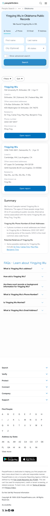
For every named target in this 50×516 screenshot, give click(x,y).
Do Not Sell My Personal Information (15, 493)
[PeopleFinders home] (10, 3)
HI (14, 447)
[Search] (41, 3)
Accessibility (6, 505)
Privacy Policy (10, 488)
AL (8, 442)
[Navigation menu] (45, 3)
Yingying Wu (11, 86)
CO (31, 442)
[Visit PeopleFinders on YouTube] (12, 510)
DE (42, 442)
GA (8, 447)
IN (36, 447)
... (19, 8)
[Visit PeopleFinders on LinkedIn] (6, 510)
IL (30, 447)
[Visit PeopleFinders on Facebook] (9, 510)
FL (3, 447)
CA (25, 442)
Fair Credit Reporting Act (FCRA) (25, 480)
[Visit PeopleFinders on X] (3, 510)
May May (34, 247)
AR (14, 442)
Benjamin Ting (13, 249)
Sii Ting (16, 247)
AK (3, 442)
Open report (25, 135)
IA (19, 447)
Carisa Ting (25, 247)
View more (6, 451)
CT (36, 442)
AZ (20, 442)
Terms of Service (39, 485)
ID (25, 447)
